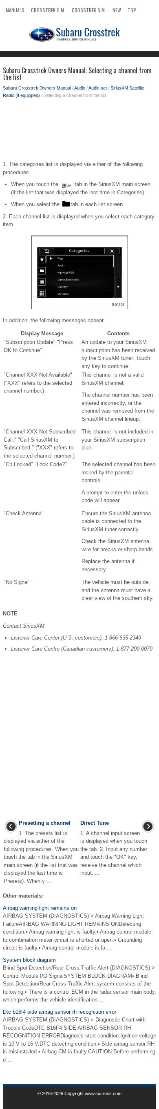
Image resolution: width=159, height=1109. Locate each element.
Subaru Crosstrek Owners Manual (37, 87)
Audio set (97, 87)
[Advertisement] (79, 131)
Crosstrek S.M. (89, 10)
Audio (79, 87)
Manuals (15, 10)
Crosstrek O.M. (48, 10)
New (117, 10)
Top (132, 10)
